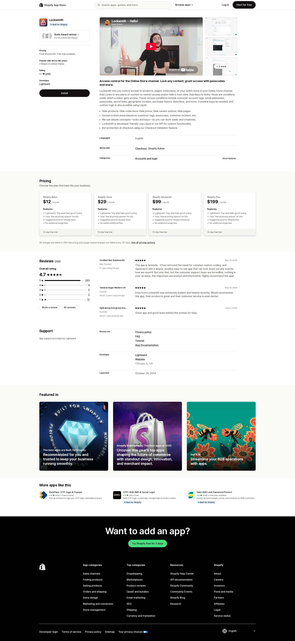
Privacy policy (143, 332)
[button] (73, 495)
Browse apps (183, 4)
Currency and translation (141, 615)
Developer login (48, 631)
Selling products (92, 585)
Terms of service (71, 631)
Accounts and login (146, 158)
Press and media (223, 591)
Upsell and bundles (138, 591)
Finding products (92, 579)
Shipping (132, 609)
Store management (94, 609)
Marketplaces (135, 579)
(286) (48, 73)
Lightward (44, 84)
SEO (129, 603)
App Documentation (147, 345)
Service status (222, 615)
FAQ (137, 336)
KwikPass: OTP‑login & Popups (65, 492)
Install (64, 92)
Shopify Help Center (182, 573)
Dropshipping (134, 573)
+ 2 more (221, 66)
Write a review (49, 307)
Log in (225, 4)
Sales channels (91, 573)
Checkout (141, 148)
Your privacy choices (130, 631)
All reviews (70, 307)
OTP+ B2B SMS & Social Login (139, 492)
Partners (219, 597)
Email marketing (136, 597)
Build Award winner (65, 34)
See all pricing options (143, 242)
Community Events (181, 591)
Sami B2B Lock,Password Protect (214, 492)
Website (140, 359)
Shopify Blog (177, 597)
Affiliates (219, 603)
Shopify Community (181, 585)
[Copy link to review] (126, 260)
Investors (219, 585)
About (217, 573)
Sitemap (110, 631)
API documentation (181, 579)
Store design (90, 597)
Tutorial (139, 340)
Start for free (244, 4)
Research (175, 603)
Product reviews (136, 585)
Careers (218, 579)
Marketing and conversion (98, 603)
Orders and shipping (94, 591)
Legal (217, 609)
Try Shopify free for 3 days (147, 543)
